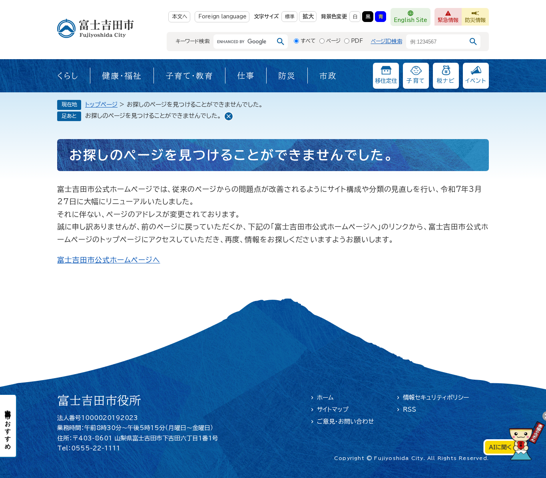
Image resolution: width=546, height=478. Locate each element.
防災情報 (475, 20)
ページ (333, 41)
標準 (290, 16)
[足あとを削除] (228, 116)
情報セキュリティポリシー (436, 397)
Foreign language (222, 16)
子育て (416, 81)
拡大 (308, 16)
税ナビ (446, 81)
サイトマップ (333, 409)
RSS (409, 409)
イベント (476, 81)
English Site (410, 20)
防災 (287, 76)
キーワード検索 (192, 41)
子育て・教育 (189, 76)
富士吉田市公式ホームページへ (108, 259)
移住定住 (386, 81)
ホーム (325, 397)
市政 (328, 76)
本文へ (179, 16)
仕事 (246, 76)
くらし (67, 76)
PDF (357, 41)
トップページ (101, 105)
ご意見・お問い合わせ (345, 421)
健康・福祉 (122, 76)
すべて (308, 41)
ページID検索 (386, 41)
